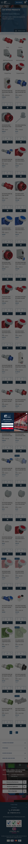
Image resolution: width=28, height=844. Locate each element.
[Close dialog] (26, 413)
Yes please (7, 428)
